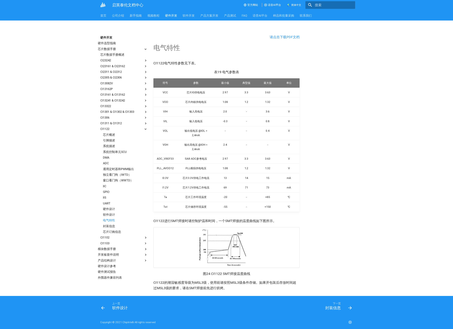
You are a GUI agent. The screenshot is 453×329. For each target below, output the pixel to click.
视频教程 (153, 15)
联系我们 (306, 15)
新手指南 (136, 15)
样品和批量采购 (283, 15)
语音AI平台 (260, 15)
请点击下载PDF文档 (285, 37)
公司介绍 (118, 15)
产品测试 (230, 15)
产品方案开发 (209, 15)
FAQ (244, 15)
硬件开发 (171, 15)
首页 (103, 15)
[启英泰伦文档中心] (103, 5)
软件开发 (189, 15)
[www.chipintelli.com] (350, 322)
